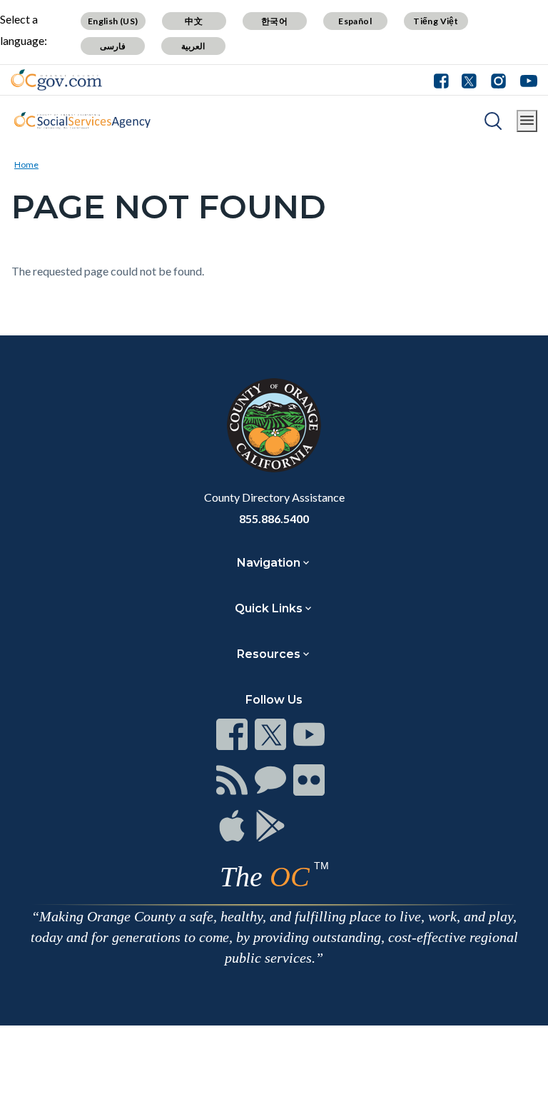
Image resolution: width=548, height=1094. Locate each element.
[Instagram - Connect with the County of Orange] (498, 80)
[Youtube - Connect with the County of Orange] (525, 80)
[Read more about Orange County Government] (56, 80)
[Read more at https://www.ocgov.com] (274, 425)
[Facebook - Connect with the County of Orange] (444, 80)
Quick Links (269, 608)
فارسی (113, 46)
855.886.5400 (274, 518)
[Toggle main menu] (527, 121)
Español (355, 21)
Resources (268, 654)
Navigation (268, 562)
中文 (194, 21)
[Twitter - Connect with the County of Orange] (469, 80)
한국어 (274, 21)
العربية (193, 46)
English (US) (113, 21)
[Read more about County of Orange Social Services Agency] (82, 120)
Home (26, 164)
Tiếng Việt (435, 21)
